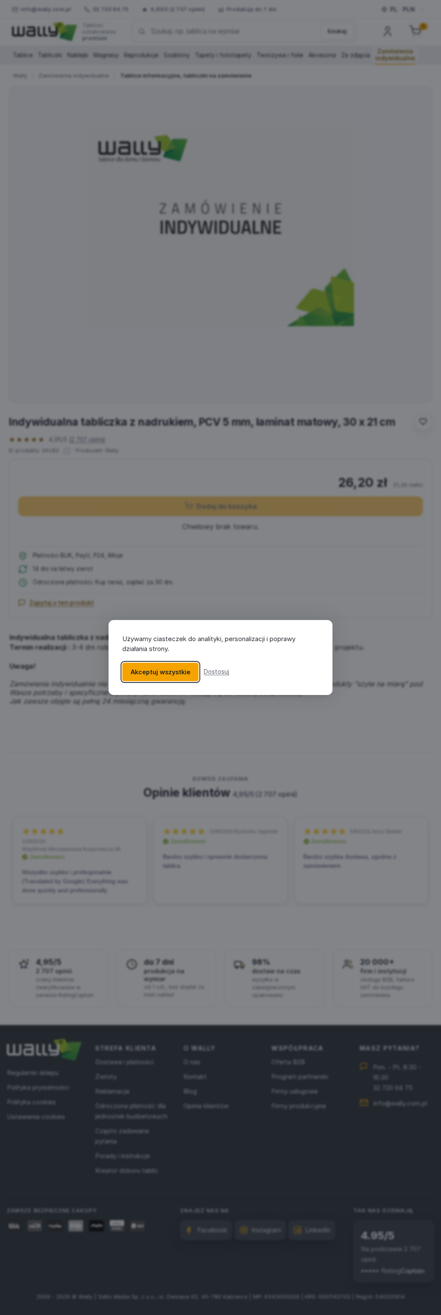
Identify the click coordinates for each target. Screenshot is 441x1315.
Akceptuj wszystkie (160, 672)
